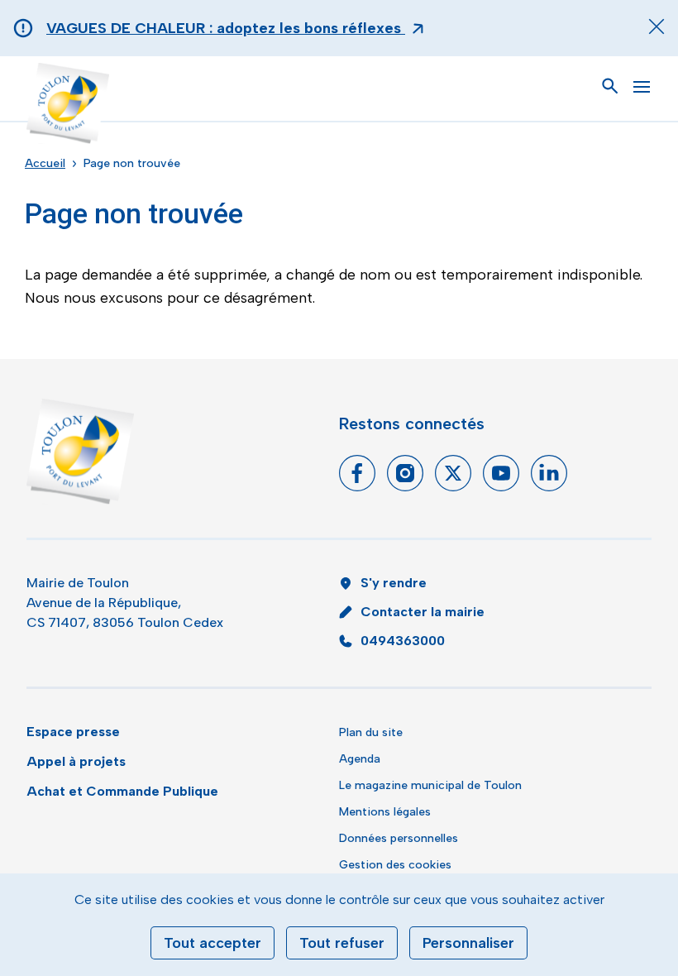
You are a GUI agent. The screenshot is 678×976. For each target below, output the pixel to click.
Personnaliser (468, 943)
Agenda (359, 759)
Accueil (45, 163)
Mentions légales (385, 812)
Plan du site (371, 732)
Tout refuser (341, 943)
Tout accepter (212, 943)
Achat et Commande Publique (122, 791)
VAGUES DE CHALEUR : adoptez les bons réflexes (225, 28)
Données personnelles (398, 838)
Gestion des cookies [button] (395, 865)
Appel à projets (76, 761)
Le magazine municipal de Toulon (430, 785)
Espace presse (73, 731)
